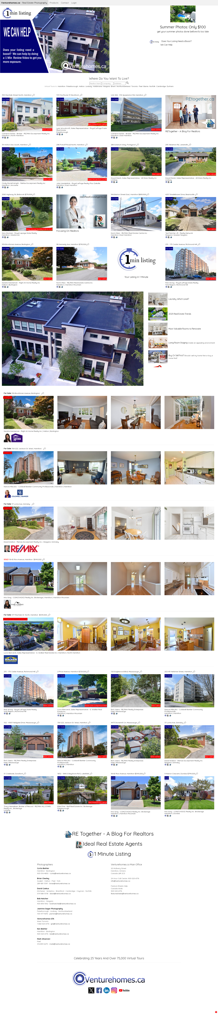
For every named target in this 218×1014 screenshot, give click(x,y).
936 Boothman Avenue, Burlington (16, 244)
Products (54, 2)
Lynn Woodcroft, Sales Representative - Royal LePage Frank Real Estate (81, 129)
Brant (113, 86)
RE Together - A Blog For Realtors (113, 833)
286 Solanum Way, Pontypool (123, 145)
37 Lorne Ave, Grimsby (17, 504)
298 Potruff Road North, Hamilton (70, 145)
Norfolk (152, 86)
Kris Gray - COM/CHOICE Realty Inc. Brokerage (23, 597)
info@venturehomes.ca (120, 881)
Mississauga (121, 711)
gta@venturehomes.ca (60, 924)
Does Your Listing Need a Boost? (176, 41)
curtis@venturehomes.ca (60, 873)
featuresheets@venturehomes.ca (124, 893)
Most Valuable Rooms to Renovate (185, 328)
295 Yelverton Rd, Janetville (176, 145)
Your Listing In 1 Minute (136, 277)
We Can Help (166, 44)
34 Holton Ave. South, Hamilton (15, 145)
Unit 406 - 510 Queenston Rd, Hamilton (127, 95)
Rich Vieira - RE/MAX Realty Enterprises (127, 709)
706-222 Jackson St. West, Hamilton (23, 448)
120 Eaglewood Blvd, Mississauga (125, 671)
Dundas (176, 813)
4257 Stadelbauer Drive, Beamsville (180, 194)
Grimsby (55, 542)
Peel (140, 86)
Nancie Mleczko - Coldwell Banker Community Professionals (29, 486)
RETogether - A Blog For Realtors (182, 131)
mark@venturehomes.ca (59, 944)
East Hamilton (126, 135)
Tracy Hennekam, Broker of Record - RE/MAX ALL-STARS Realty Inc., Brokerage (27, 807)
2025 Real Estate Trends (180, 314)
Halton (82, 86)
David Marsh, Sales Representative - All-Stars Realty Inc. (134, 178)
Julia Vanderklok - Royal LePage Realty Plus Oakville (78, 183)
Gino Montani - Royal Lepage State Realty (19, 233)
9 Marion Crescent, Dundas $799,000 (180, 773)
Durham (170, 86)
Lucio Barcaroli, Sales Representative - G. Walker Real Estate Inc (30, 653)
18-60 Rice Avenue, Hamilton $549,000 (23, 559)
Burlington (13, 285)
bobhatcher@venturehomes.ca (63, 903)
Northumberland (123, 86)
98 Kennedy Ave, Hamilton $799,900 (71, 244)
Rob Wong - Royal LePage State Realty (181, 283)
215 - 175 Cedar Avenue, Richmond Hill (181, 244)
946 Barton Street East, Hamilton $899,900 (128, 194)
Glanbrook (15, 235)
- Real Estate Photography (24, 2)
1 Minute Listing (112, 853)
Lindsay (89, 86)
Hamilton (61, 86)
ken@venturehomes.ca (59, 934)
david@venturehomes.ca (60, 893)
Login (74, 2)
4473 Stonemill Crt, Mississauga (124, 722)
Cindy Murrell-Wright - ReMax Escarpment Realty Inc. (24, 183)
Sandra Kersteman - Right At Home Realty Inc (21, 283)
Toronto (134, 86)
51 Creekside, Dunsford (13, 773)
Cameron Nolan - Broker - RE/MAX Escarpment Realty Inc (26, 133)
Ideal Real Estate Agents (112, 843)
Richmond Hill (182, 285)
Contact (65, 2)
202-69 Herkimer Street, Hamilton (179, 671)
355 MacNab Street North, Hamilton (17, 95)
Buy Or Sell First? (176, 355)
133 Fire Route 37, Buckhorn (68, 95)
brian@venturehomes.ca (59, 883)
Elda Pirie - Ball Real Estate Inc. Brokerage (74, 806)
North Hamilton (17, 135)
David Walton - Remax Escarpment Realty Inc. (23, 542)
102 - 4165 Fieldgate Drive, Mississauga (20, 722)
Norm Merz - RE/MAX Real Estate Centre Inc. (129, 233)
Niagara (106, 86)
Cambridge (161, 86)
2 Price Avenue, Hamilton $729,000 (71, 671)
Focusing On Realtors (67, 230)
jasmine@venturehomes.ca (60, 914)
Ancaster (14, 185)
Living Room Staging (178, 342)
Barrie (145, 86)
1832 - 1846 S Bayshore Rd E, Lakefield (73, 773)
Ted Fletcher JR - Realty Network (179, 233)
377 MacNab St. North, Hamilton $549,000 (25, 615)
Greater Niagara (180, 235)
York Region (170, 285)
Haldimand (97, 86)
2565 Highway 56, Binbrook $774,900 (17, 194)
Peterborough (72, 86)
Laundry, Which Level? (179, 299)
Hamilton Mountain (73, 285)
